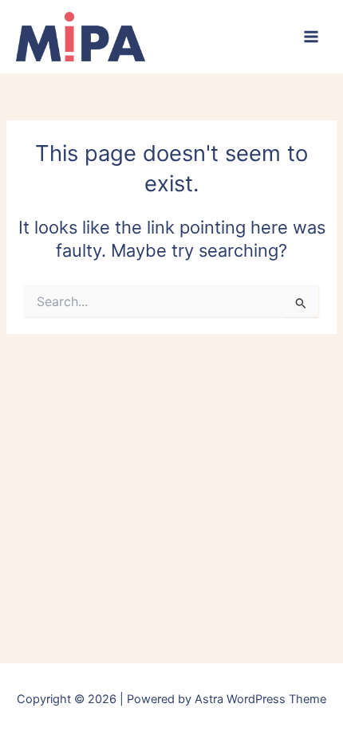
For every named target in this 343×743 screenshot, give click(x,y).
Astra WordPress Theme (260, 699)
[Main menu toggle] (311, 37)
